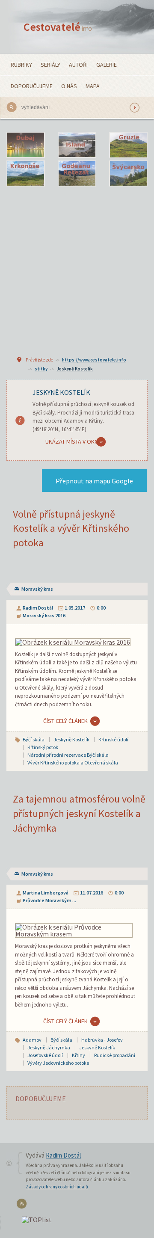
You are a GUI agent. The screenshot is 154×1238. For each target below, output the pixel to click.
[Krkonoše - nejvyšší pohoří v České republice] (25, 173)
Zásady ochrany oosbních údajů (57, 1187)
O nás (69, 86)
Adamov (32, 1040)
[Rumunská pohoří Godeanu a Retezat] (77, 173)
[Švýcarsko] (128, 173)
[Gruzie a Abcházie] (128, 145)
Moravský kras (37, 589)
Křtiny (78, 1055)
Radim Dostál (38, 607)
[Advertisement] (77, 270)
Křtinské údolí (113, 739)
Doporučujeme (32, 86)
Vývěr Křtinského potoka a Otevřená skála (72, 762)
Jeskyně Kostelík (74, 369)
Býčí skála (33, 739)
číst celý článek (65, 721)
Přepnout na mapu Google (94, 481)
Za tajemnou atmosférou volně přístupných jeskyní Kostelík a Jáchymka (79, 813)
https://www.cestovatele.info (94, 360)
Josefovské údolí (45, 1055)
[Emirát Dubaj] (25, 145)
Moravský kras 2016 (44, 615)
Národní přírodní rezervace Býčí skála (68, 755)
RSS (23, 1205)
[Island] (77, 145)
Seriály (50, 64)
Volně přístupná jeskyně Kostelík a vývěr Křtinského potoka (71, 528)
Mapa (93, 86)
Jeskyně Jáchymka (48, 1047)
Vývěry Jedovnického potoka (58, 1063)
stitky (41, 369)
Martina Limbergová (45, 892)
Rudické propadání (114, 1055)
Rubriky (21, 64)
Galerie (106, 64)
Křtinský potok (42, 747)
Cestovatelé (58, 27)
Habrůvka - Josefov (102, 1040)
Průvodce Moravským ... (49, 900)
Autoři (78, 64)
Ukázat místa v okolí (74, 441)
